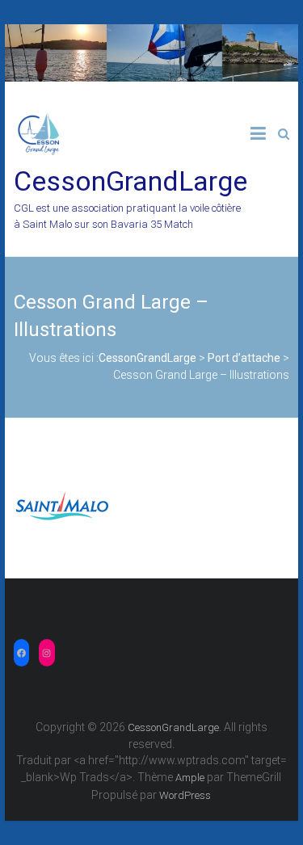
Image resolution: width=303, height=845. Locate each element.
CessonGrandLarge (130, 181)
